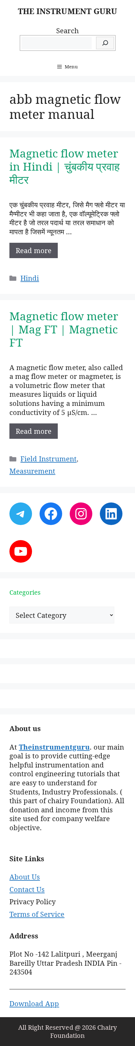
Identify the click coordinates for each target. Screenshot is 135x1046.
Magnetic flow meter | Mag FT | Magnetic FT (63, 329)
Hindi (29, 278)
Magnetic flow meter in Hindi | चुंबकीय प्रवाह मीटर (64, 166)
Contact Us (27, 889)
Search (67, 30)
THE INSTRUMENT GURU (67, 11)
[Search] (105, 43)
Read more (33, 250)
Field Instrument (48, 458)
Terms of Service (36, 914)
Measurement (32, 470)
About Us (24, 876)
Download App (34, 1003)
